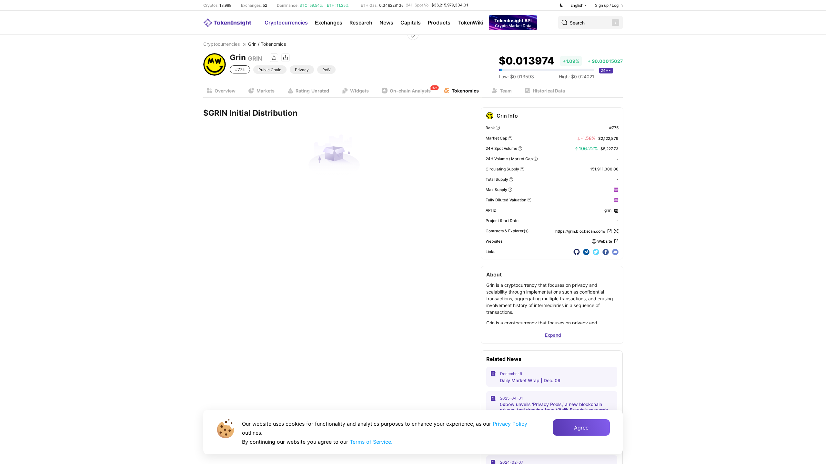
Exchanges (328, 22)
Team (506, 90)
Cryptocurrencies (286, 22)
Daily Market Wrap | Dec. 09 (530, 380)
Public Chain (269, 69)
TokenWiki (470, 22)
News (386, 22)
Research (360, 22)
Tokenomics (465, 90)
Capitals (410, 22)
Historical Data (549, 90)
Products (439, 22)
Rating (312, 90)
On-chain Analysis (410, 90)
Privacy (302, 69)
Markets (266, 90)
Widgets (359, 90)
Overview (225, 90)
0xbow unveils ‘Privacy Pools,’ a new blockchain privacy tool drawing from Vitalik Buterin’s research (554, 406)
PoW (326, 69)
